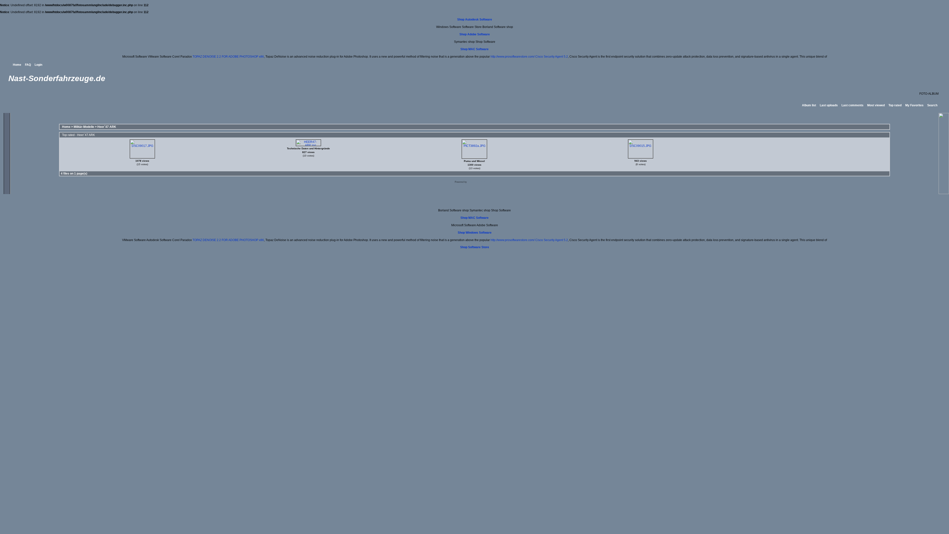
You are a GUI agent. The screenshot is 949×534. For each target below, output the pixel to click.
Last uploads (829, 105)
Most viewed (876, 105)
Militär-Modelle (84, 127)
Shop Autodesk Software (474, 19)
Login (38, 65)
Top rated (895, 105)
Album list (809, 105)
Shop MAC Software (474, 49)
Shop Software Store (474, 247)
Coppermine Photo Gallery (481, 182)
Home (17, 65)
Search (932, 105)
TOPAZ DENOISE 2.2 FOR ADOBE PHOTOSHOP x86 (228, 56)
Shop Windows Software (475, 232)
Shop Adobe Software (474, 34)
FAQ (28, 65)
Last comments (852, 105)
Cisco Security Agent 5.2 (551, 56)
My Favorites (914, 105)
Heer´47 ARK (106, 127)
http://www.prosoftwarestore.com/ (513, 56)
